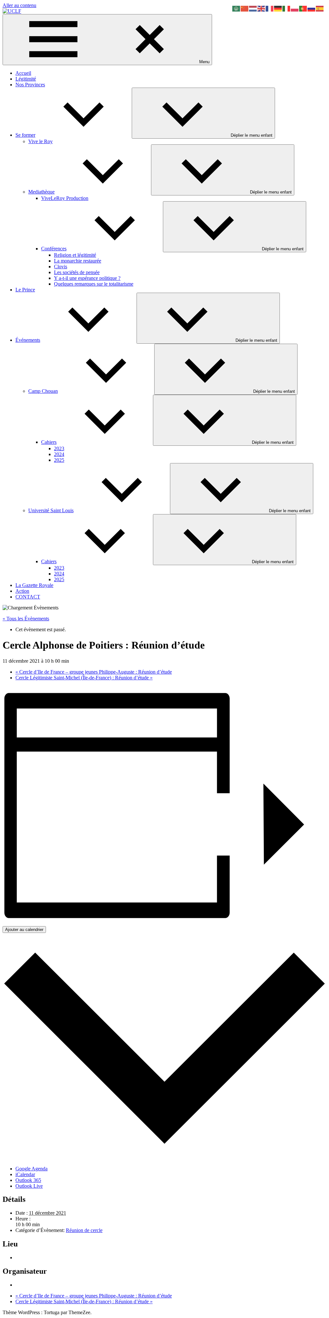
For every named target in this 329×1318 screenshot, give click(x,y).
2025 (59, 460)
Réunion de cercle (84, 1230)
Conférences (54, 248)
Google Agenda (31, 1168)
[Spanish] (320, 8)
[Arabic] (236, 8)
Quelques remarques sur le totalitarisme (93, 284)
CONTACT (27, 596)
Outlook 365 (28, 1180)
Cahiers (49, 442)
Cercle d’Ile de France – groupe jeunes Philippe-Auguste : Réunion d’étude (93, 672)
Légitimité (25, 79)
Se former (25, 135)
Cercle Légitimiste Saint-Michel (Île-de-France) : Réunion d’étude (84, 677)
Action (22, 591)
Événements (27, 340)
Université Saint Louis (51, 510)
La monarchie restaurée (77, 260)
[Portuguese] (303, 8)
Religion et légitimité (75, 255)
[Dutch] (253, 8)
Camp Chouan (43, 391)
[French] (270, 8)
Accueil (23, 73)
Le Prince (25, 289)
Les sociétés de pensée (77, 272)
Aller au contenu (19, 5)
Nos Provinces (30, 84)
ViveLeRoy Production (64, 198)
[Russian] (311, 8)
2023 (59, 448)
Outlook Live (29, 1186)
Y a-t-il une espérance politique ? (87, 278)
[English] (261, 8)
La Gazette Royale (34, 585)
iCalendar (25, 1174)
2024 (59, 454)
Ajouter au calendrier (24, 929)
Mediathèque (41, 191)
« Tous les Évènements (26, 618)
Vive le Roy (40, 141)
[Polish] (295, 8)
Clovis (60, 266)
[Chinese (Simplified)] (245, 8)
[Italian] (286, 8)
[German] (278, 8)
